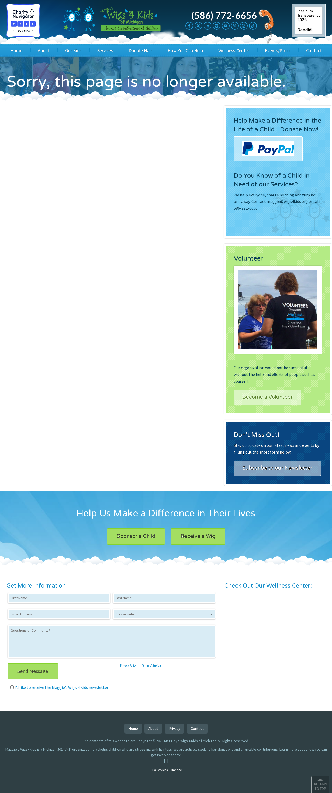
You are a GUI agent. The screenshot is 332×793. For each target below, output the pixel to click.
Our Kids (73, 51)
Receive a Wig (198, 536)
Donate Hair (140, 51)
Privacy (174, 728)
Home (16, 51)
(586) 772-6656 (224, 15)
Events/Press (277, 51)
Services (105, 51)
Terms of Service (151, 665)
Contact (314, 51)
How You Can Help (185, 51)
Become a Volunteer (267, 397)
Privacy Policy (128, 665)
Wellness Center (233, 51)
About (44, 51)
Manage (176, 770)
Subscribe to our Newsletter (277, 468)
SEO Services (159, 770)
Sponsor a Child (136, 536)
